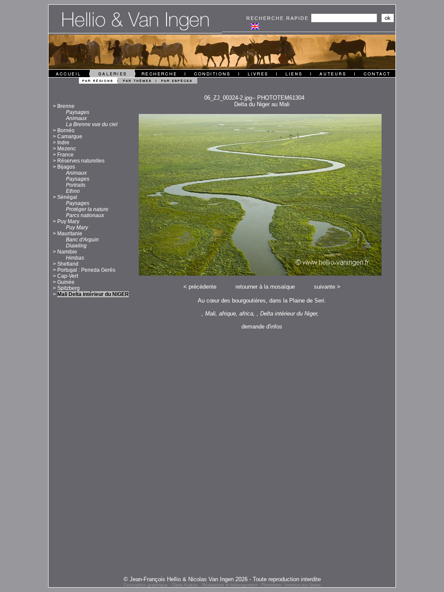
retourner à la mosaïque (265, 286)
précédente (202, 286)
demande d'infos (262, 326)
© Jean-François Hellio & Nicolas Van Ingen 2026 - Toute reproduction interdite (222, 579)
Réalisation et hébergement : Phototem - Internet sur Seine (261, 584)
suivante (324, 286)
